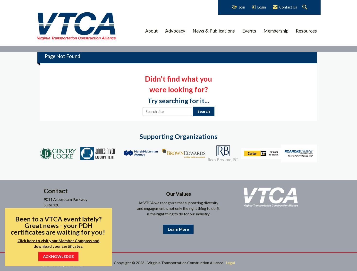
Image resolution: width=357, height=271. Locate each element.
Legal (230, 262)
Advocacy (175, 31)
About (151, 31)
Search (203, 111)
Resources (306, 31)
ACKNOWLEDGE (58, 256)
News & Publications (214, 31)
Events (249, 31)
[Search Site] (305, 7)
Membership (276, 31)
